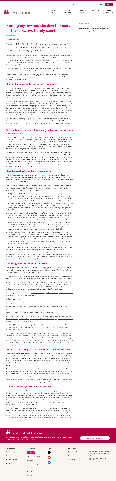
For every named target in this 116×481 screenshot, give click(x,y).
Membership (95, 10)
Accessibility (71, 459)
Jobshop (29, 475)
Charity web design (93, 463)
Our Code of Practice (11, 459)
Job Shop (87, 4)
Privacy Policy (72, 455)
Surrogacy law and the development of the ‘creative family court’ (93, 29)
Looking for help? (53, 11)
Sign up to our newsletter (94, 438)
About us (29, 471)
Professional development (109, 11)
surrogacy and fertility (13, 39)
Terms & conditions (73, 452)
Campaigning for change (82, 11)
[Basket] (64, 5)
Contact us (95, 4)
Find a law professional (68, 11)
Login (109, 5)
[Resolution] (17, 11)
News (69, 4)
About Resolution (77, 4)
